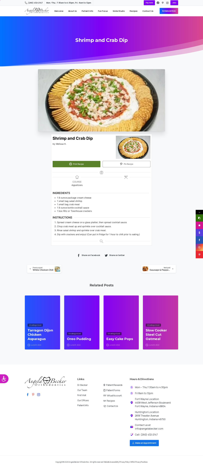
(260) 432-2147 (35, 2)
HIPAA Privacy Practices (138, 462)
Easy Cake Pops (119, 339)
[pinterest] (162, 3)
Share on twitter (117, 255)
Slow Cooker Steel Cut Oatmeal (156, 334)
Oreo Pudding (79, 339)
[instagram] (167, 3)
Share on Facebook (91, 255)
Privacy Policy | (125, 462)
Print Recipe (78, 164)
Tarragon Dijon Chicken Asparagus (40, 334)
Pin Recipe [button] (128, 164)
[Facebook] (158, 3)
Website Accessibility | (112, 462)
